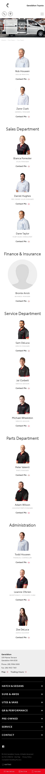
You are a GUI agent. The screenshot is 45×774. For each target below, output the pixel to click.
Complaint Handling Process (11, 760)
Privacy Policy (26, 757)
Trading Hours (17, 671)
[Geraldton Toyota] (5, 5)
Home (3, 40)
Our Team (11, 40)
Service (7, 726)
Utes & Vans (10, 702)
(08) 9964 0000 (13, 664)
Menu (42, 13)
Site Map (17, 757)
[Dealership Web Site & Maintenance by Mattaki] (6, 764)
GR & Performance (15, 710)
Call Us (4, 13)
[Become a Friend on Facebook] (3, 746)
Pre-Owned (10, 718)
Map (3, 671)
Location (10, 13)
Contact (8, 734)
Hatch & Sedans (13, 685)
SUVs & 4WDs (10, 694)
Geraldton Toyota (35, 5)
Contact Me (21, 78)
